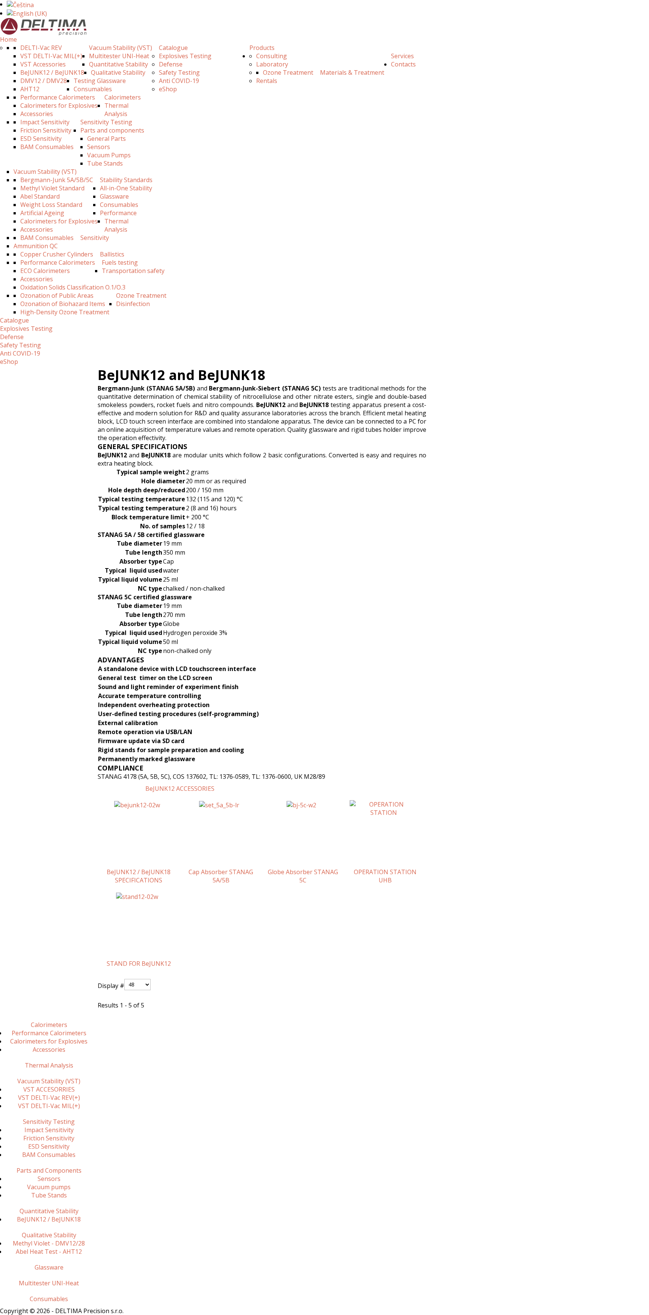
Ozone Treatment (141, 295)
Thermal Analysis (116, 109)
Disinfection (133, 304)
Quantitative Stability (118, 64)
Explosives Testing (185, 56)
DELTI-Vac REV (41, 48)
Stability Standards (126, 180)
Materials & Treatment (352, 72)
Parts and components (112, 130)
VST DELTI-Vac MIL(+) (51, 56)
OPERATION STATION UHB (385, 876)
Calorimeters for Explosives (59, 105)
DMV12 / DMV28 (43, 81)
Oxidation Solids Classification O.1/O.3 (72, 287)
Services (402, 56)
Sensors (98, 147)
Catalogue (173, 48)
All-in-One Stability (126, 188)
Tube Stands (105, 163)
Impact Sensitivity (44, 122)
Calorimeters (122, 97)
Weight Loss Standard (51, 205)
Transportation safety (133, 271)
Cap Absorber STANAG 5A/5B (221, 876)
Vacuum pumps (49, 1187)
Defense (171, 64)
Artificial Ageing (42, 213)
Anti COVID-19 (179, 81)
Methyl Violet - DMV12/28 (49, 1243)
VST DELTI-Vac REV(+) (49, 1097)
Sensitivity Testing (106, 122)
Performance (118, 213)
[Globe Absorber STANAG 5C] (301, 804)
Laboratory (272, 64)
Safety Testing (179, 72)
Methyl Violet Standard (52, 188)
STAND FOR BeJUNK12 (139, 963)
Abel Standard (40, 196)
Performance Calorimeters (57, 97)
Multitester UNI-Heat (119, 56)
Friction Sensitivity (45, 130)
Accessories (36, 114)
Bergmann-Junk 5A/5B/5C (56, 180)
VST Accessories (43, 64)
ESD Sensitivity (41, 138)
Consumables (93, 89)
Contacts (403, 64)
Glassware (114, 196)
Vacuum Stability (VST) (120, 48)
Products (262, 48)
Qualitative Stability (118, 72)
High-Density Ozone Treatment (64, 312)
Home (8, 39)
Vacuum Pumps (109, 155)
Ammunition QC (36, 246)
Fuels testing (120, 262)
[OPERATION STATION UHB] (383, 808)
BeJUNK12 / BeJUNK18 (52, 72)
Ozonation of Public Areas (57, 295)
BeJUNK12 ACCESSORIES (179, 788)
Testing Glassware (100, 81)
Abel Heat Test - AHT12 (49, 1251)
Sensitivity (94, 238)
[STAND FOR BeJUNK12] (137, 896)
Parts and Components (49, 1170)
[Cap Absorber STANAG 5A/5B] (219, 804)
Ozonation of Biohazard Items (62, 304)
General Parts (106, 138)
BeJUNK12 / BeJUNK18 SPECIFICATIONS (139, 876)
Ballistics (112, 254)
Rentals (266, 81)
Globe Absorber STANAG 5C (303, 876)
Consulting (271, 56)
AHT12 (29, 89)
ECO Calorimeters (45, 271)
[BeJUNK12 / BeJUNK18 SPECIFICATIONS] (137, 804)
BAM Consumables (47, 147)
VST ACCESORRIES (49, 1089)
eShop (168, 89)
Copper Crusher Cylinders (56, 254)
